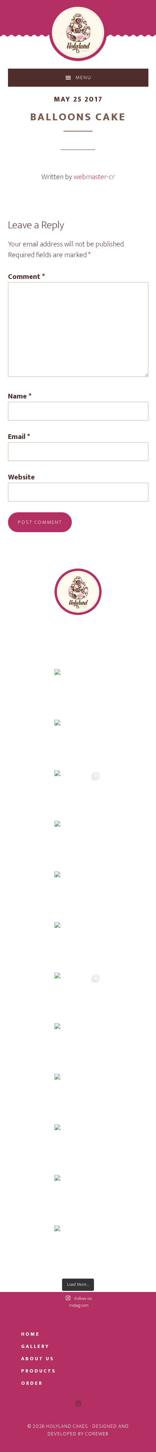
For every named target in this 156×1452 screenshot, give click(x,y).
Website (21, 477)
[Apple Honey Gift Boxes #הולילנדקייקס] (78, 1147)
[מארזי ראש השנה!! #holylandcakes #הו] (78, 1248)
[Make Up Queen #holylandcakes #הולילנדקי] (78, 894)
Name (20, 396)
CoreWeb (96, 1434)
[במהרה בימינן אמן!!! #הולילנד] (78, 692)
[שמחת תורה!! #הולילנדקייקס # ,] (78, 996)
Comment (26, 276)
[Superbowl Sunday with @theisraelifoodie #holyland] (78, 743)
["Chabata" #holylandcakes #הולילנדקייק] (78, 1046)
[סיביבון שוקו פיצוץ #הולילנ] (78, 793)
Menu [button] (83, 77)
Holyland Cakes (78, 32)
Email (19, 436)
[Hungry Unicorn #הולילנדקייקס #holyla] (78, 945)
